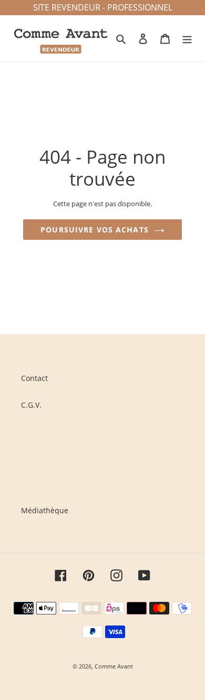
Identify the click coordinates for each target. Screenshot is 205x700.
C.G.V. (31, 405)
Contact (34, 378)
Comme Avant (114, 666)
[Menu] (187, 38)
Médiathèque (44, 510)
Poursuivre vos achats (94, 230)
